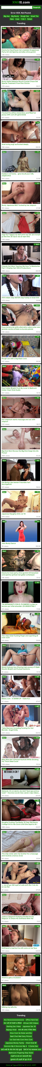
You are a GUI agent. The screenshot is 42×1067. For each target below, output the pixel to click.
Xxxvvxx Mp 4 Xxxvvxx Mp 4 (15, 1046)
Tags (14, 1065)
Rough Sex (25, 16)
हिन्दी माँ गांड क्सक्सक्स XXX (32, 1049)
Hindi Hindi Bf (31, 1043)
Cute (17, 19)
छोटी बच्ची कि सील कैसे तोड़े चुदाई (11, 1049)
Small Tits (34, 16)
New (12, 19)
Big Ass (6, 16)
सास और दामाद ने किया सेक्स (27, 1030)
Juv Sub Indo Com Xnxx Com (21, 1040)
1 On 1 (23, 19)
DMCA (20, 1065)
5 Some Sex (33, 1046)
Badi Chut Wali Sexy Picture (21, 1036)
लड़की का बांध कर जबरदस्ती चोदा (21, 1056)
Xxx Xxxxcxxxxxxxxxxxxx (14, 1020)
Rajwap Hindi (11, 1030)
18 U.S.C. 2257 (30, 1065)
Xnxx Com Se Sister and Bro (21, 1033)
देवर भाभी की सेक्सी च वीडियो (13, 1023)
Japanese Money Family (15, 1043)
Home (8, 1065)
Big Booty (15, 16)
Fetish (29, 19)
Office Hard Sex (32, 1020)
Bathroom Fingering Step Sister (21, 1053)
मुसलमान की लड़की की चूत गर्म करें (21, 1059)
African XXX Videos (30, 1023)
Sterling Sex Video (14, 1026)
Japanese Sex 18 (29, 1026)
